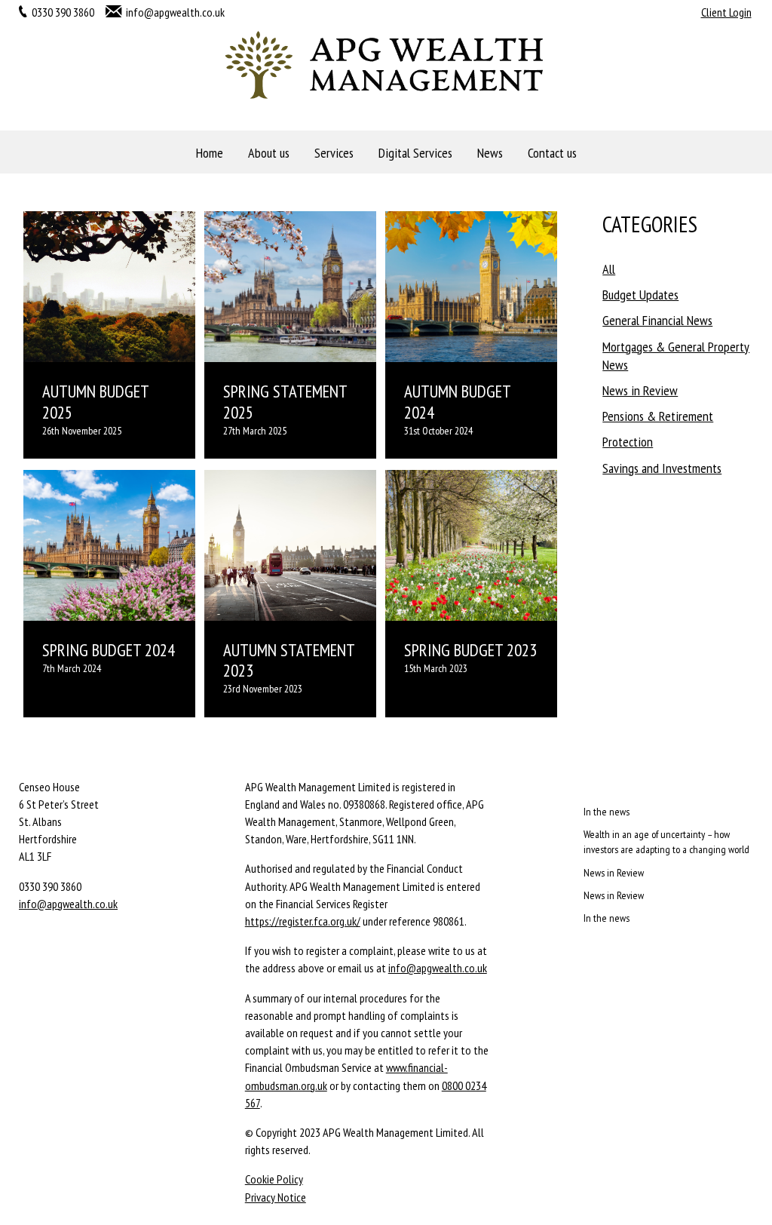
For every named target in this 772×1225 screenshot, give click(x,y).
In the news (607, 811)
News (490, 152)
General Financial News (657, 320)
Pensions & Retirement (657, 416)
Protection (627, 441)
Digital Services (415, 152)
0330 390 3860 (63, 12)
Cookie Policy (274, 1179)
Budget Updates (640, 294)
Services (334, 152)
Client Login (726, 12)
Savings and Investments (661, 468)
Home (209, 152)
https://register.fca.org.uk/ (302, 921)
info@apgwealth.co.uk (175, 12)
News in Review (640, 390)
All (608, 269)
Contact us (552, 152)
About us (269, 152)
